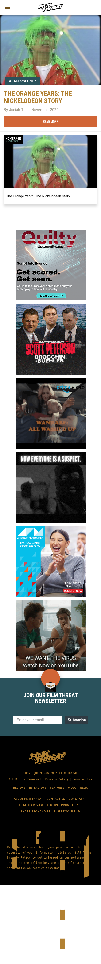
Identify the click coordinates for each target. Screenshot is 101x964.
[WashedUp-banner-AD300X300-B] (51, 380)
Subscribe (77, 720)
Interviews (38, 788)
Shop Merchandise (35, 811)
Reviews (12, 141)
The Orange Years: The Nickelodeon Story (38, 196)
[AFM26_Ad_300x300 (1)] (51, 528)
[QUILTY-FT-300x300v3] (51, 232)
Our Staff (76, 799)
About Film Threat (28, 799)
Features (57, 788)
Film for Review (31, 805)
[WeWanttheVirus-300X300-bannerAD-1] (51, 602)
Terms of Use (82, 779)
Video (72, 788)
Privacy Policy (57, 779)
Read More (50, 121)
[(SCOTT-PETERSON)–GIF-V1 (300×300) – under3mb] (51, 306)
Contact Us (56, 799)
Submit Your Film (67, 811)
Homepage (13, 138)
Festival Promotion (63, 805)
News (84, 788)
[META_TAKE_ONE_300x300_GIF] (51, 454)
